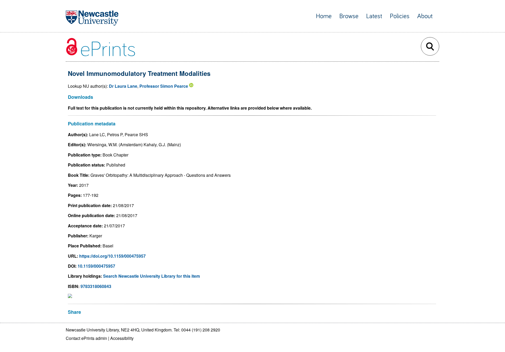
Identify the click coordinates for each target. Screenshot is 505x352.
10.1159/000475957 (96, 266)
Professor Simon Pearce (163, 86)
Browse (348, 16)
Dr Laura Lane (123, 86)
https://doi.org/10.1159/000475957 (112, 256)
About (425, 16)
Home (324, 16)
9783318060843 (95, 286)
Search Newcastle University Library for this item (151, 276)
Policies (400, 16)
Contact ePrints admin (86, 338)
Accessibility (122, 338)
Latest (374, 16)
